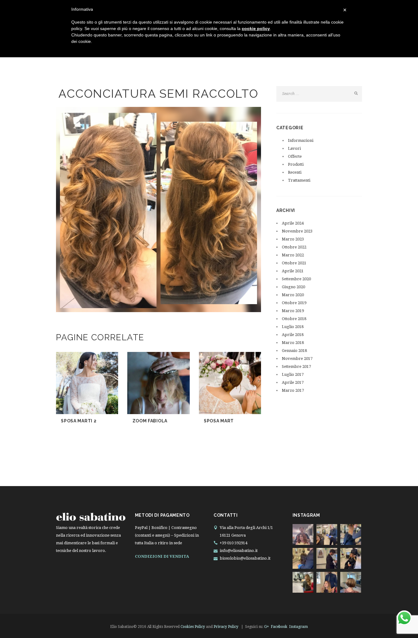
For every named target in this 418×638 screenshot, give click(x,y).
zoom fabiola (149, 420)
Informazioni (300, 140)
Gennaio (294, 350)
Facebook (279, 627)
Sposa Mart (219, 420)
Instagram (298, 627)
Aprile (293, 223)
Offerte (295, 156)
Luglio (293, 326)
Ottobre (294, 247)
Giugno (293, 287)
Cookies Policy (193, 627)
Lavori (294, 148)
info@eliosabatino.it (239, 550)
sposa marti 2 (78, 420)
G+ (266, 627)
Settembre (296, 279)
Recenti (294, 172)
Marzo (293, 239)
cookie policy (256, 28)
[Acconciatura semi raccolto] (158, 209)
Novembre (297, 231)
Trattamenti (299, 180)
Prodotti (296, 164)
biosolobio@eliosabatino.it (245, 558)
